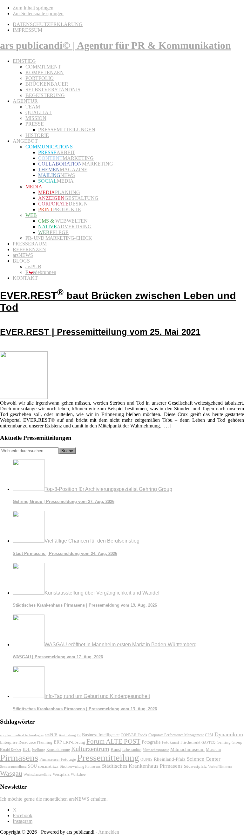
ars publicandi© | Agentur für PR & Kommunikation (115, 45)
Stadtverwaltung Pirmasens (80, 767)
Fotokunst (170, 742)
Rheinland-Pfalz (170, 759)
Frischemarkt (190, 742)
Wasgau (11, 773)
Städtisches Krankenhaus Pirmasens (142, 766)
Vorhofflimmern (220, 766)
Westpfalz (61, 774)
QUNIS (146, 759)
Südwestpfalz (195, 766)
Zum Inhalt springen (33, 7)
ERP (58, 742)
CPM (209, 735)
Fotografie (151, 742)
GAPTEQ (208, 742)
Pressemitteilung (108, 757)
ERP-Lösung (74, 742)
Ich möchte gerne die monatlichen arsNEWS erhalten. (54, 799)
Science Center (203, 759)
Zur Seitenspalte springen (38, 13)
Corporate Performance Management (176, 735)
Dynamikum (228, 734)
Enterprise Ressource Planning (26, 742)
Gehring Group (229, 742)
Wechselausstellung (37, 774)
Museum (213, 749)
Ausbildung (67, 735)
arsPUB (51, 735)
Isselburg (38, 750)
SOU (32, 766)
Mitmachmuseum (187, 749)
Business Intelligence (100, 734)
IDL (26, 749)
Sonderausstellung (13, 766)
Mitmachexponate (156, 750)
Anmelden (108, 832)
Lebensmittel (131, 749)
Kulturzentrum (90, 748)
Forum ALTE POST (113, 741)
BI (79, 735)
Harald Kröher (10, 750)
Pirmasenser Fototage (57, 759)
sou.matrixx (48, 766)
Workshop (78, 774)
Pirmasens (19, 757)
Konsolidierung (58, 749)
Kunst (116, 749)
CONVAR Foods (134, 735)
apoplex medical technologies (22, 735)
